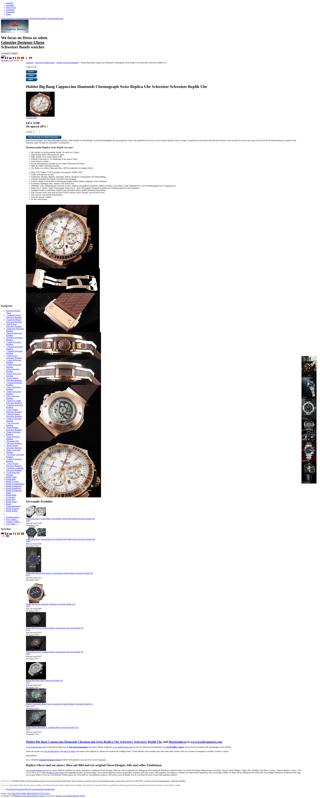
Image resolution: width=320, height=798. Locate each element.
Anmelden (10, 10)
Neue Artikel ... (12, 519)
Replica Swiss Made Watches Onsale (30, 796)
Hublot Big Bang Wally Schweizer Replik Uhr (44, 680)
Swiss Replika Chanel (174, 747)
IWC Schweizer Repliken (13, 397)
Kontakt (53, 18)
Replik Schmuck (12, 508)
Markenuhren (177, 741)
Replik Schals (11, 502)
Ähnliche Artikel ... (13, 522)
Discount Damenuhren (78, 747)
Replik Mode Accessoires (11, 496)
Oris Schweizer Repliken (12, 424)
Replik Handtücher (13, 488)
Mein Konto (11, 7)
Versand (40, 18)
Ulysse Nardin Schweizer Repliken (14, 465)
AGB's (25, 789)
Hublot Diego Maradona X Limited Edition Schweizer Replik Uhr (52, 727)
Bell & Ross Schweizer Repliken (14, 325)
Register (60, 18)
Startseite (9, 3)
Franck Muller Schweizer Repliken (14, 379)
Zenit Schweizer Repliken (13, 474)
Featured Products (30, 18)
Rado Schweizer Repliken (13, 438)
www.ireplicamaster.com (206, 741)
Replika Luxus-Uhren (55, 773)
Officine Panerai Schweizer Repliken (14, 415)
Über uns (46, 18)
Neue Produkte (17, 18)
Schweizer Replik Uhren (45, 63)
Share (3, 56)
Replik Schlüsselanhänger (13, 505)
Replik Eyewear (12, 481)
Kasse (8, 14)
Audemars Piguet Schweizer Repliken (14, 316)
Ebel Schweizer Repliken (12, 370)
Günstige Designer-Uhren (49, 760)
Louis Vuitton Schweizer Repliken (14, 411)
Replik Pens (11, 499)
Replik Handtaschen (14, 486)
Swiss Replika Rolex (51, 751)
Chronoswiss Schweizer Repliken (14, 357)
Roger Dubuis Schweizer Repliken (14, 447)
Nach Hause (6, 18)
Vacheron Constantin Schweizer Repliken (15, 469)
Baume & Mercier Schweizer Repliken (14, 321)
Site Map (44, 789)
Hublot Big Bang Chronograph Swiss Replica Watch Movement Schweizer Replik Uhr (60, 519)
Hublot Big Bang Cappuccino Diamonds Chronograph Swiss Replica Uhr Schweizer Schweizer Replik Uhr (94, 741)
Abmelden (10, 5)
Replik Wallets (12, 511)
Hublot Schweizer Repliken (67, 63)
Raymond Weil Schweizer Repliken (14, 442)
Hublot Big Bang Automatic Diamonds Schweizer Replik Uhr (50, 604)
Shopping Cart (6, 60)
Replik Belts (11, 479)
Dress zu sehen (69, 751)
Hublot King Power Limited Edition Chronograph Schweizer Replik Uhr (55, 628)
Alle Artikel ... (11, 524)
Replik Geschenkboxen (15, 484)
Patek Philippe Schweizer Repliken (14, 429)
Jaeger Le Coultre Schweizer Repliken (14, 402)
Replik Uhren (11, 477)
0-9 (48, 794)
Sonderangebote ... (13, 517)
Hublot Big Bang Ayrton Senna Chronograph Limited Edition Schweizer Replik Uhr (59, 573)
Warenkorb (10, 12)
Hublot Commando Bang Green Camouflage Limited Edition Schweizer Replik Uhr (59, 704)
